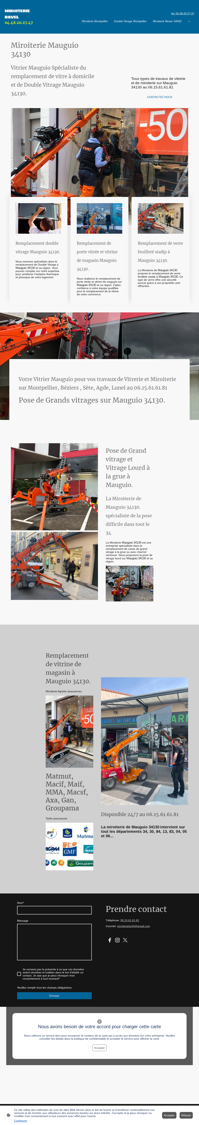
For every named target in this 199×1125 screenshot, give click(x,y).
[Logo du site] (19, 28)
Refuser (186, 1115)
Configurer (20, 1120)
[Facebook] (109, 940)
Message (22, 920)
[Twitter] (125, 940)
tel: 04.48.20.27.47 (182, 13)
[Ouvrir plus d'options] (189, 21)
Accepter (99, 1047)
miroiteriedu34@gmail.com (133, 926)
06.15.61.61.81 (129, 920)
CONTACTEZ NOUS (159, 97)
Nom (20, 902)
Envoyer (54, 995)
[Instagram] (117, 940)
